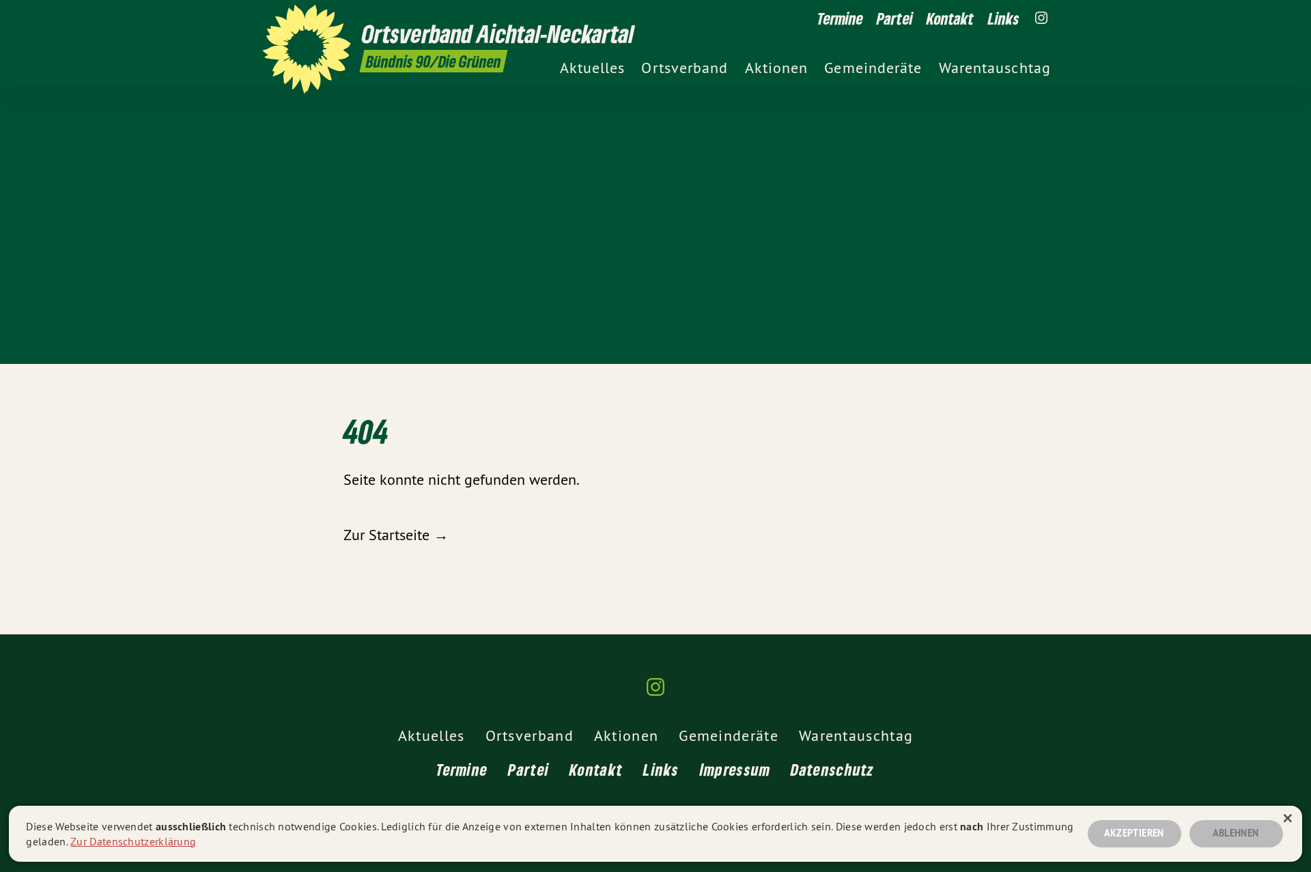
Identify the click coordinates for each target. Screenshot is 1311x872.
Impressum (735, 769)
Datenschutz (832, 769)
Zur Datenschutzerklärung (133, 841)
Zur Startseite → (396, 534)
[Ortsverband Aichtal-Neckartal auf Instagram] (1041, 18)
